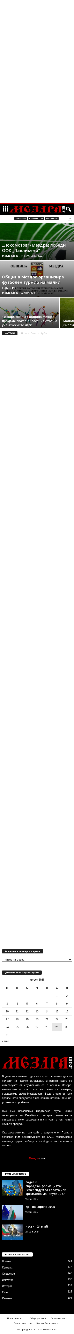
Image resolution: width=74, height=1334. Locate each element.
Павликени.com (23, 1323)
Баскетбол (52, 218)
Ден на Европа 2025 (40, 1207)
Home (24, 333)
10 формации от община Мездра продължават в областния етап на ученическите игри (29, 321)
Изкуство (7, 1279)
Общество (8, 1273)
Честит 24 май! (36, 1226)
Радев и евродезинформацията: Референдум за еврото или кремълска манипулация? (45, 1188)
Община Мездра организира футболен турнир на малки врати (33, 282)
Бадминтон (36, 218)
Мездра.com (10, 255)
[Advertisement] (37, 62)
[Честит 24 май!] (12, 1232)
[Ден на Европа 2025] (12, 1212)
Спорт (34, 333)
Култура (7, 1267)
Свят (5, 1292)
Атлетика (20, 218)
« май (5, 1041)
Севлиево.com (59, 1318)
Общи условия (37, 1318)
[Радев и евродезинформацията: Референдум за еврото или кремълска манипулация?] (12, 1188)
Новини (6, 1261)
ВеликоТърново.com (48, 1323)
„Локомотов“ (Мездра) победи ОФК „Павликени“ (34, 247)
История (7, 1286)
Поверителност (16, 1318)
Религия (7, 1298)
